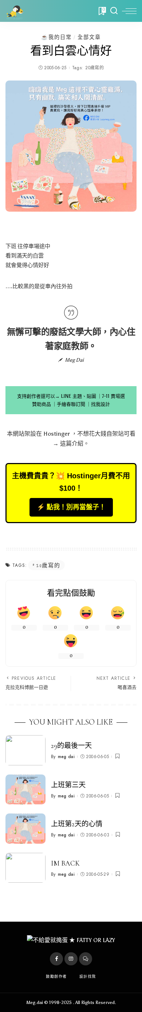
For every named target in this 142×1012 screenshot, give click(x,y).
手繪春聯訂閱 (71, 404)
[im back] (25, 868)
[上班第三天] (25, 789)
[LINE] (85, 958)
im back (65, 863)
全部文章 (89, 37)
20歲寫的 (94, 67)
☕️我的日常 (56, 37)
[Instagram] (71, 958)
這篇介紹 (71, 443)
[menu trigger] (129, 11)
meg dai (66, 756)
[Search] (114, 11)
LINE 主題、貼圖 (78, 396)
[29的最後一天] (25, 750)
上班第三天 (68, 785)
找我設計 (100, 404)
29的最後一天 (71, 745)
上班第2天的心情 (76, 824)
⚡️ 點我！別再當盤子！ (71, 507)
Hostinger (56, 433)
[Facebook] (56, 958)
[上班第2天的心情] (25, 828)
